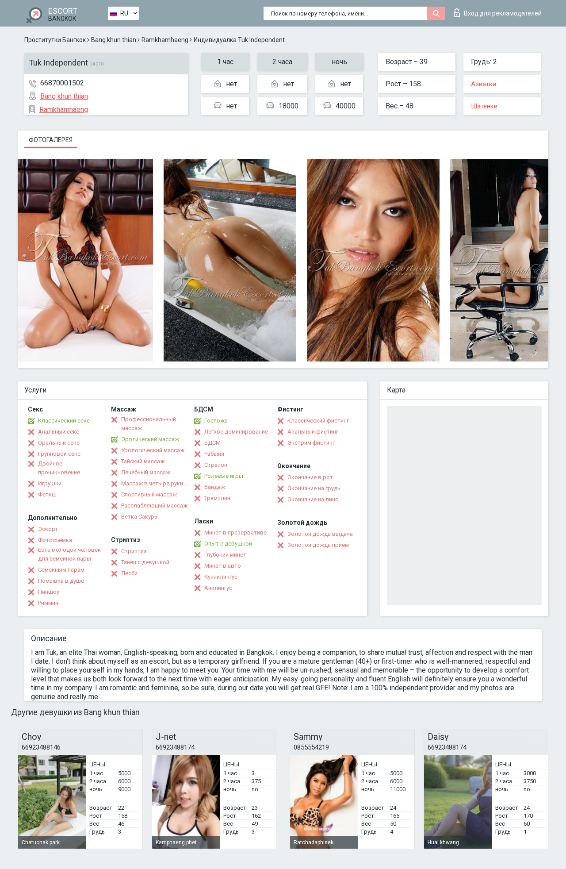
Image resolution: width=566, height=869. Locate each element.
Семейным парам (61, 569)
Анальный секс (58, 431)
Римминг (49, 603)
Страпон (215, 464)
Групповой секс (59, 453)
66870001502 (62, 83)
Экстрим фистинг (311, 442)
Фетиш (47, 494)
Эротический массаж (150, 439)
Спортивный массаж (149, 494)
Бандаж (214, 487)
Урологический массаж (152, 450)
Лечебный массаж (145, 472)
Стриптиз (134, 551)
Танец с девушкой (145, 562)
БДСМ (212, 442)
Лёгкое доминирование (236, 431)
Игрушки (49, 483)
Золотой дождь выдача (320, 534)
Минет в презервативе (235, 532)
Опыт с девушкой (228, 543)
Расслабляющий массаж (154, 505)
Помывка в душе (61, 580)
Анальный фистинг (312, 431)
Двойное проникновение (59, 468)
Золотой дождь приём (318, 545)
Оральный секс (59, 442)
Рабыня (214, 453)
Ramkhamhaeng (165, 39)
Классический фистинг (318, 420)
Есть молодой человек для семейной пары (69, 554)
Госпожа (216, 420)
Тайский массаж (142, 461)
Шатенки (484, 106)
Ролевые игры (223, 476)
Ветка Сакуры (140, 516)
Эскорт (48, 529)
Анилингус (218, 587)
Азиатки (483, 84)
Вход (503, 13)
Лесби (129, 573)
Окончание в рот (310, 477)
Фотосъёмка (55, 540)
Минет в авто (222, 565)
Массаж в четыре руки (152, 483)
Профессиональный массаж (148, 423)
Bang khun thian (113, 39)
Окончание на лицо (313, 499)
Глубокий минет (225, 554)
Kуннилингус (220, 576)
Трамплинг (218, 498)
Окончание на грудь (313, 488)
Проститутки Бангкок (55, 39)
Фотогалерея (51, 139)
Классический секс (64, 420)
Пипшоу (48, 591)
